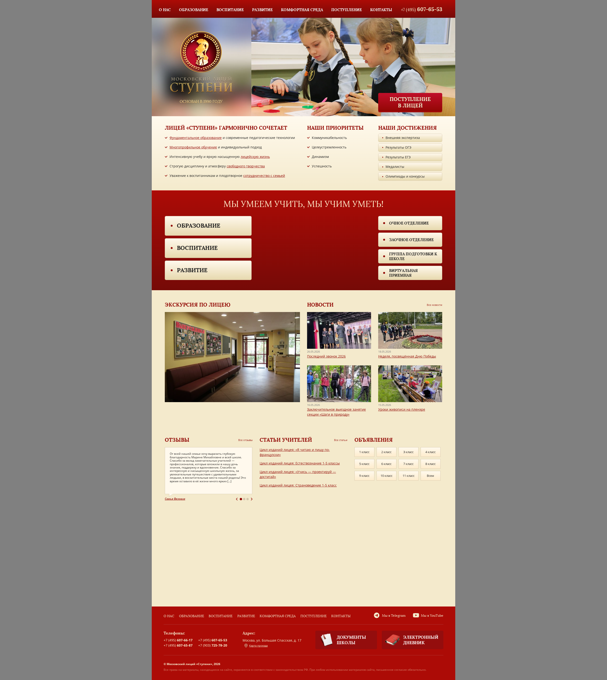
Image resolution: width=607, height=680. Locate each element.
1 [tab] (241, 499)
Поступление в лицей (410, 102)
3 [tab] (247, 499)
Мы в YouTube (432, 616)
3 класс (408, 452)
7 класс (408, 464)
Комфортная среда (278, 616)
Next (252, 499)
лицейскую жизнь (255, 156)
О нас (169, 616)
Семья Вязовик (175, 499)
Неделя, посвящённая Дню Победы (407, 356)
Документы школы (351, 639)
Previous (237, 499)
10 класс (386, 475)
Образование (198, 225)
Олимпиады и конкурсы (405, 176)
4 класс (430, 452)
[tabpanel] (209, 474)
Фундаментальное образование (196, 137)
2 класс (386, 452)
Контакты (341, 616)
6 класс (386, 464)
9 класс (364, 475)
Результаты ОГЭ (398, 147)
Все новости (434, 305)
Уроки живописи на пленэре (401, 409)
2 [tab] (244, 499)
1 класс (364, 452)
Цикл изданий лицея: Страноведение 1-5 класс (298, 485)
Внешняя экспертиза (403, 137)
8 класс (430, 464)
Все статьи (340, 440)
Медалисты (395, 166)
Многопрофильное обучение (193, 147)
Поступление (313, 616)
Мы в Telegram (394, 616)
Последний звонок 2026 (326, 356)
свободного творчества (246, 166)
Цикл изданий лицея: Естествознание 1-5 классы (300, 463)
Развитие (192, 270)
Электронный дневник (420, 639)
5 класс (364, 464)
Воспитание (197, 248)
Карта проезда (258, 645)
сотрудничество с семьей (264, 175)
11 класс (408, 475)
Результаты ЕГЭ (398, 157)
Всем (430, 475)
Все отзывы (245, 440)
